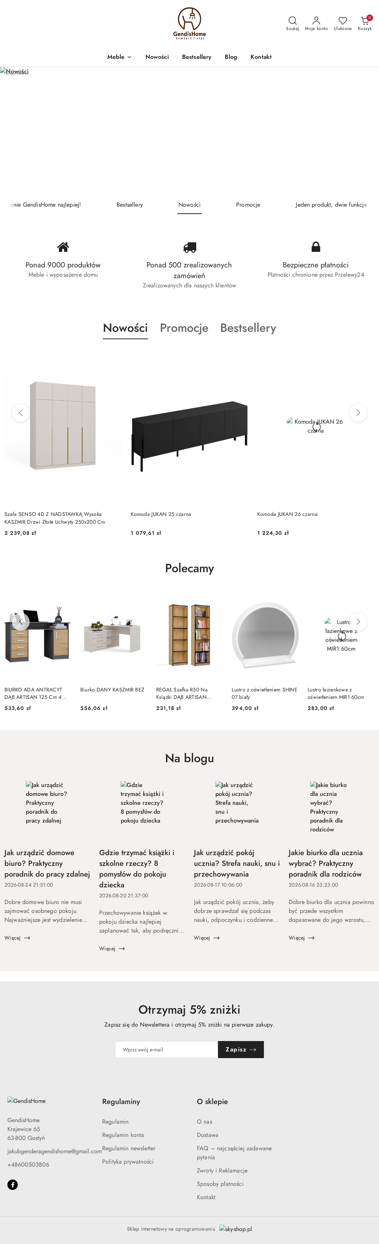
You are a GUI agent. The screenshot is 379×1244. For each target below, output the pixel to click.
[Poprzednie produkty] (20, 413)
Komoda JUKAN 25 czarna (34, 514)
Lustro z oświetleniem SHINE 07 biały (265, 693)
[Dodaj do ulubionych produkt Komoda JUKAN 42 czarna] (366, 356)
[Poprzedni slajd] (16, 131)
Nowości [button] (125, 327)
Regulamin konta (123, 1135)
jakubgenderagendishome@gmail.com (54, 1151)
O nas (204, 1121)
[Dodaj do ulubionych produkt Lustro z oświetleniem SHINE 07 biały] (290, 599)
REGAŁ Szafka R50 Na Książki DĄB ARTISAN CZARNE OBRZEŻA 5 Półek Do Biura (188, 693)
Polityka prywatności (128, 1161)
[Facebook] (12, 1185)
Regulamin (115, 1121)
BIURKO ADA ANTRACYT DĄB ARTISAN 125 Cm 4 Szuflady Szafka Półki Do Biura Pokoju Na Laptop (33, 693)
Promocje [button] (184, 327)
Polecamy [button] (189, 568)
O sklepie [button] (212, 1101)
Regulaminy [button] (121, 1101)
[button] (119, 57)
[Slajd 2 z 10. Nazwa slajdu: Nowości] (189, 131)
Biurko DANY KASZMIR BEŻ (112, 689)
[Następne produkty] (358, 413)
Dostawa (207, 1135)
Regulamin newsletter (128, 1148)
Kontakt (206, 1197)
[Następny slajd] (363, 131)
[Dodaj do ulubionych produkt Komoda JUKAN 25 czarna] (113, 356)
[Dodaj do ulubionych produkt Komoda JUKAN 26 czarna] (239, 356)
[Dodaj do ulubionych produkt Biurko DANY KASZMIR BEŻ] (138, 599)
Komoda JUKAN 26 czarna (161, 514)
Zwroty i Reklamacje (222, 1170)
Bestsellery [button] (248, 327)
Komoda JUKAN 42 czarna (287, 514)
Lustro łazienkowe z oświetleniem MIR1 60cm (336, 693)
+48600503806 (28, 1164)
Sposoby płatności (220, 1184)
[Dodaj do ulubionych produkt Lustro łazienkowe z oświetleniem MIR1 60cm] (366, 599)
